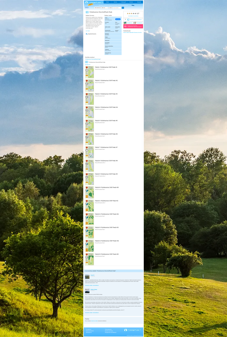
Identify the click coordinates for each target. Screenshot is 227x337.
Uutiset (131, 2)
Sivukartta (88, 329)
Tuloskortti (139, 22)
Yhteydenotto (108, 329)
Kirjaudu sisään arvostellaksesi (136, 19)
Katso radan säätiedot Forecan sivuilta (132, 32)
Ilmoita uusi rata (109, 330)
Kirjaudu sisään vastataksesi (92, 285)
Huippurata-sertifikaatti (110, 332)
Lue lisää (88, 30)
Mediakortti (89, 332)
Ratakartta (129, 22)
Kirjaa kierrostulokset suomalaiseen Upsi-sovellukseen (135, 26)
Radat (107, 2)
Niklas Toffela (94, 289)
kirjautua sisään (94, 320)
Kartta (115, 2)
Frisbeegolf (123, 2)
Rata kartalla (118, 19)
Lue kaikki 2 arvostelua (133, 16)
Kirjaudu (139, 2)
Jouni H (92, 275)
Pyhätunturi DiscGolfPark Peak (92, 59)
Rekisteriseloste (90, 330)
